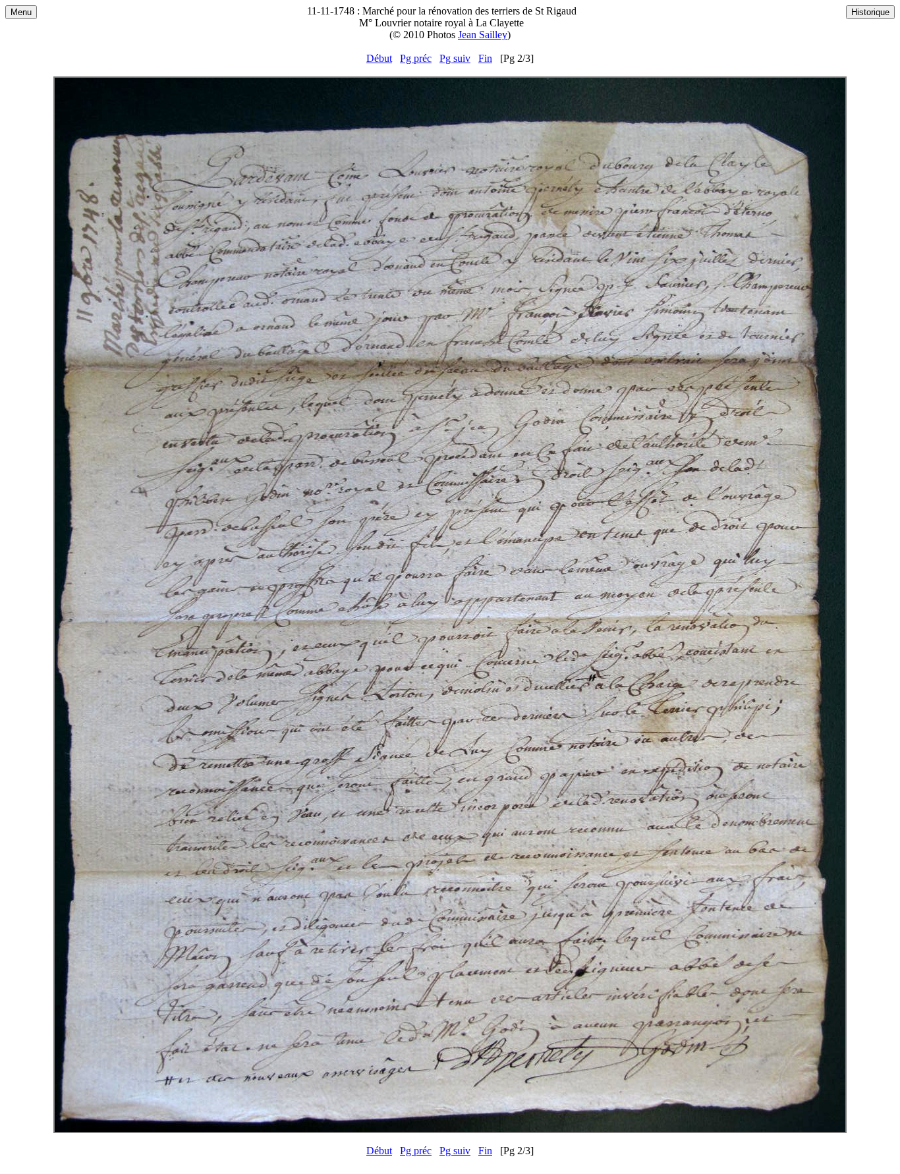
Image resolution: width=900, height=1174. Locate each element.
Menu (21, 12)
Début (379, 58)
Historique (870, 12)
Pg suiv (454, 58)
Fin (485, 58)
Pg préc (416, 58)
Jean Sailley (482, 34)
